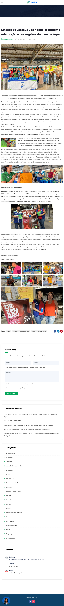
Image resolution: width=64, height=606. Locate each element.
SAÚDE (33, 331)
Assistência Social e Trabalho (15, 466)
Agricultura (9, 457)
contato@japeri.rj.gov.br (16, 573)
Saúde (8, 529)
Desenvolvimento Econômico (14, 483)
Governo (8, 504)
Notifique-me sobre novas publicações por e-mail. (19, 387)
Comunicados (10, 470)
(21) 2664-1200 (13, 566)
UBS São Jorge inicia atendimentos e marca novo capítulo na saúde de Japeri (27, 429)
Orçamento (9, 517)
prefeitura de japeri (24, 331)
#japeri (8, 331)
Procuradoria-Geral (11, 525)
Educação (9, 487)
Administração (10, 453)
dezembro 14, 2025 (7, 39)
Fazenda (8, 495)
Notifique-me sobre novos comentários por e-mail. (19, 384)
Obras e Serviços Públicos (14, 512)
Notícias (8, 508)
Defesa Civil (10, 479)
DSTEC (36, 597)
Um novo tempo (42, 331)
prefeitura (15, 331)
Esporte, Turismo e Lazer (13, 491)
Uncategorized (10, 538)
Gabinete (9, 500)
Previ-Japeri (10, 521)
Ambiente (9, 462)
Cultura (8, 474)
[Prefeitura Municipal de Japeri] (32, 2)
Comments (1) (33, 39)
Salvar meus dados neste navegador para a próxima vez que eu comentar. (26, 367)
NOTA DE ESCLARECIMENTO (12, 421)
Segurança (9, 534)
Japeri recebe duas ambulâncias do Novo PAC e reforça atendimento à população (28, 425)
